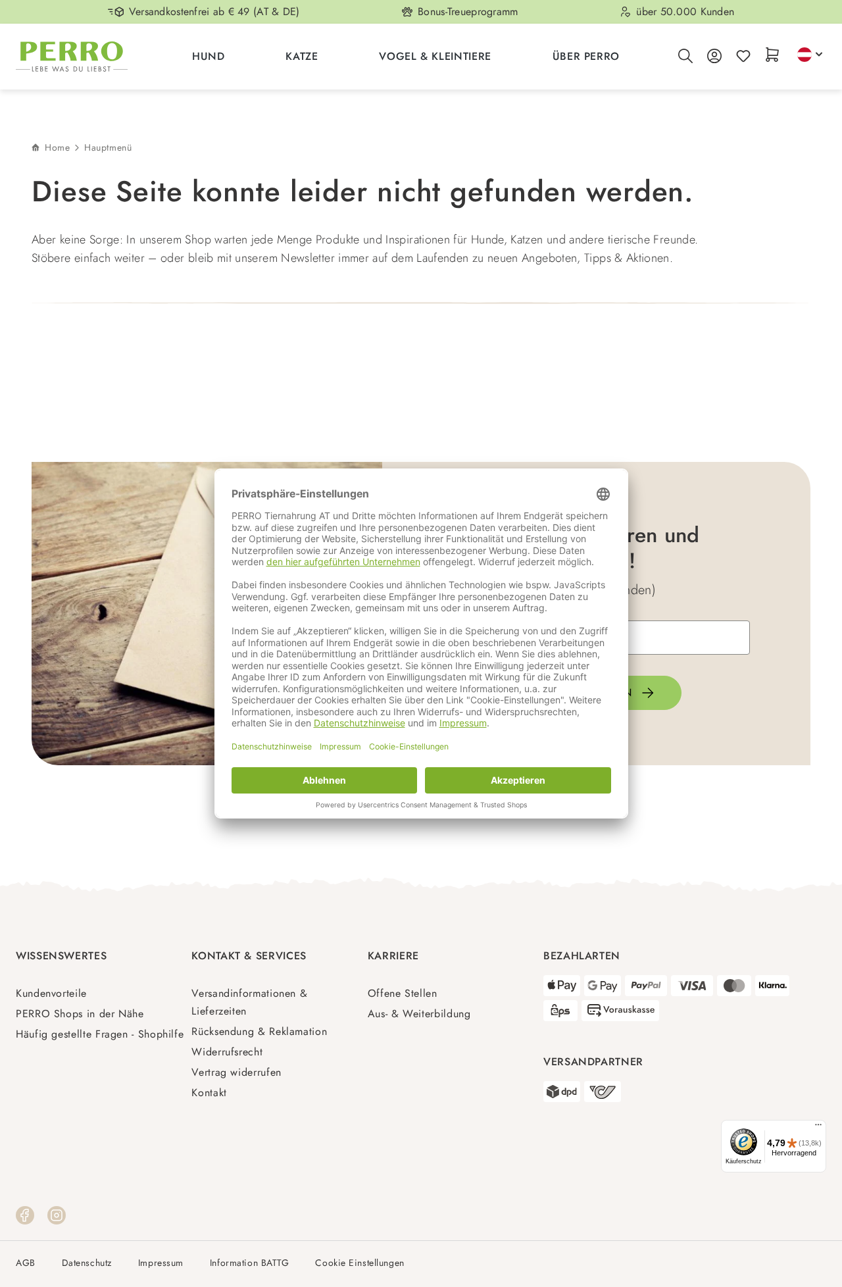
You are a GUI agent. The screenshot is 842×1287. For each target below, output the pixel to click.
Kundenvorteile (51, 993)
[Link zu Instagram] (56, 1214)
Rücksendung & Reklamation (259, 1031)
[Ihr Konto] (714, 57)
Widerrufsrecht (226, 1051)
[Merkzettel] (743, 57)
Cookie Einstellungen (359, 1263)
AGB (26, 1263)
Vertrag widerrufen (236, 1072)
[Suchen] (685, 57)
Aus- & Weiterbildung (419, 1013)
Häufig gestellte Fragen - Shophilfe (100, 1034)
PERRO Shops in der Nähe (80, 1013)
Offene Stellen (402, 993)
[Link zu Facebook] (25, 1214)
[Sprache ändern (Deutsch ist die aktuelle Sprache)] (809, 55)
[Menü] (818, 1128)
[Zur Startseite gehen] (72, 56)
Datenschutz (87, 1263)
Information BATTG (249, 1263)
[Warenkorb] (772, 55)
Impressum (161, 1263)
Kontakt (208, 1092)
